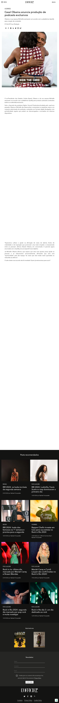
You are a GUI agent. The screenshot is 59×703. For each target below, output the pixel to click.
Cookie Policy (38, 700)
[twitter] (15, 28)
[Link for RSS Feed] (34, 696)
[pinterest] (11, 28)
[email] (6, 28)
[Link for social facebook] (28, 696)
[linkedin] (13, 28)
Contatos (19, 700)
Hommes (8, 8)
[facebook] (8, 28)
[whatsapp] (18, 28)
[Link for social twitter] (24, 696)
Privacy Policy (38, 678)
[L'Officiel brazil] (29, 2)
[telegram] (20, 28)
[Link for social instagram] (31, 696)
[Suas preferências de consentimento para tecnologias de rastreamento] (56, 700)
